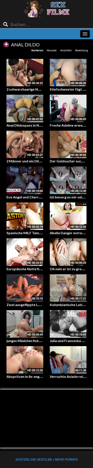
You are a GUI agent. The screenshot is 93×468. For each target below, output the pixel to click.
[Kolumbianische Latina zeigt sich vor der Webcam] (68, 288)
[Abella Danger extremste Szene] (68, 216)
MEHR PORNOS (66, 459)
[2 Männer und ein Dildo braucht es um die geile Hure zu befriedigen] (24, 144)
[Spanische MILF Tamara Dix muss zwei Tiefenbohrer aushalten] (24, 216)
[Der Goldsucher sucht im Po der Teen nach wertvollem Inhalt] (68, 144)
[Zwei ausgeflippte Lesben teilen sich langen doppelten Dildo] (24, 288)
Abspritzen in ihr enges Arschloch (33, 376)
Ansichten (66, 50)
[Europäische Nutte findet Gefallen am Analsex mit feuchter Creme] (24, 252)
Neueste (52, 50)
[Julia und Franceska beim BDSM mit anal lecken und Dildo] (68, 324)
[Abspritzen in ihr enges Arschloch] (24, 360)
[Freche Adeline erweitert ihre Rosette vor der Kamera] (68, 108)
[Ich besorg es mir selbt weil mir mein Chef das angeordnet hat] (68, 180)
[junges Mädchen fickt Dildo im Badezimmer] (24, 324)
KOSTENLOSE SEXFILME (34, 459)
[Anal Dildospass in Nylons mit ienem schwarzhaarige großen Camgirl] (24, 108)
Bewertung (81, 50)
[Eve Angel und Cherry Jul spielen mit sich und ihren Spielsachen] (24, 180)
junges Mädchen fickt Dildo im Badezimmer (40, 341)
